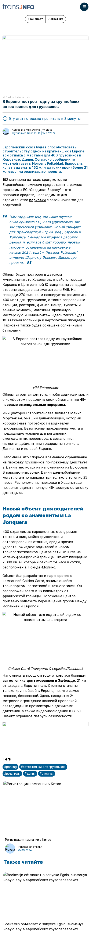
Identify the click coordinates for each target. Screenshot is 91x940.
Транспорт (35, 19)
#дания (30, 773)
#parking (10, 767)
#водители (12, 773)
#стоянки (47, 773)
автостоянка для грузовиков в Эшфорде (39, 680)
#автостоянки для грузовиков (43, 767)
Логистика (55, 19)
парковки (37, 200)
